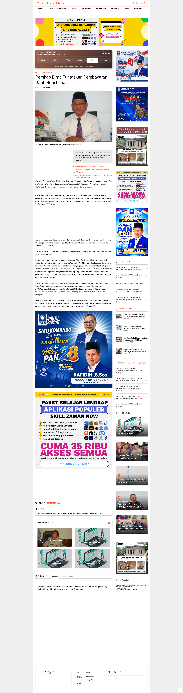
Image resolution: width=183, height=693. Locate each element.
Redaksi (87, 672)
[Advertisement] (51, 163)
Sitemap (78, 683)
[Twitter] (133, 3)
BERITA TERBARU (125, 309)
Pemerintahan (62, 8)
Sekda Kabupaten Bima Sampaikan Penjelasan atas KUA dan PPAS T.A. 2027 (130, 504)
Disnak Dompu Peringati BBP (50, 564)
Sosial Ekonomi (86, 8)
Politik (74, 8)
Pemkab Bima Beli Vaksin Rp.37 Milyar (89, 166)
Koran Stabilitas (56, 3)
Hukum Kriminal (101, 8)
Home (41, 8)
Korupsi (50, 8)
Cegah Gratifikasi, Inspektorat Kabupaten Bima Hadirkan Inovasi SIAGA (134, 328)
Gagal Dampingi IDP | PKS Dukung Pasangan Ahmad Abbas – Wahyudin (130, 431)
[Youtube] (136, 3)
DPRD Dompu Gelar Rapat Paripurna (91, 542)
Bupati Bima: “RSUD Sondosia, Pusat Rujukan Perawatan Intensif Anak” (134, 351)
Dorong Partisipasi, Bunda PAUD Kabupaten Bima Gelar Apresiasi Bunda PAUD (134, 316)
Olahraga (126, 8)
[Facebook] (129, 3)
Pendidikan (115, 8)
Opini (39, 13)
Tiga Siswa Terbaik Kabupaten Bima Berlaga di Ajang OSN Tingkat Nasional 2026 (135, 340)
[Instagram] (120, 672)
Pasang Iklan (89, 680)
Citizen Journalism (79, 677)
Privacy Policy (89, 676)
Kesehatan (138, 8)
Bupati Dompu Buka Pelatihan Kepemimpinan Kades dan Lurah (89, 562)
